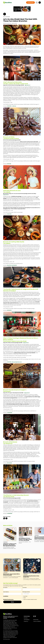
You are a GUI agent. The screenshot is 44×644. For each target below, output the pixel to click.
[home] (7, 2)
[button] (40, 2)
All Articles (8, 16)
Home (4, 16)
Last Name (24, 587)
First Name (5, 587)
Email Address (6, 591)
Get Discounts (30, 2)
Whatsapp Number (26, 591)
